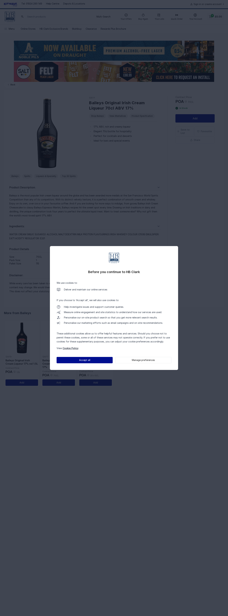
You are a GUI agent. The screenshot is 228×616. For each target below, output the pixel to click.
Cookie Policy (70, 348)
